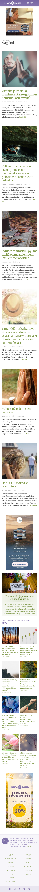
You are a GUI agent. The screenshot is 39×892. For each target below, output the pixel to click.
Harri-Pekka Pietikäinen (12, 102)
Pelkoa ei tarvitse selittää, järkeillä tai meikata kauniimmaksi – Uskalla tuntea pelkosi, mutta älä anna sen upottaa (10, 721)
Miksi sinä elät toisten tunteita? (16, 410)
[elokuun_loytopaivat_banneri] (19, 800)
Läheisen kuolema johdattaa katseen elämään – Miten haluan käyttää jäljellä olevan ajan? (10, 650)
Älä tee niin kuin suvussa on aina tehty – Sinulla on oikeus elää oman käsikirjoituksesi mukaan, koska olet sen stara (28, 759)
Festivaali (28, 859)
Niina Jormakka (6, 692)
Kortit (28, 862)
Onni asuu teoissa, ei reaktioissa (15, 484)
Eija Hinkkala (6, 763)
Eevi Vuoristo (6, 730)
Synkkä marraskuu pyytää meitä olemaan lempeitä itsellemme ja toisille (19, 254)
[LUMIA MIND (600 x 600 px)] (19, 21)
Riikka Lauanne (6, 656)
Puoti (11, 874)
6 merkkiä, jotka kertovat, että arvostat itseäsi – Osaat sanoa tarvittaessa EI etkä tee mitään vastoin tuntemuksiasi (19, 336)
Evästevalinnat (10, 882)
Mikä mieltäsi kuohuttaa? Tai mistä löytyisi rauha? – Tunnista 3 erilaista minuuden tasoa (28, 684)
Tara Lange (6, 262)
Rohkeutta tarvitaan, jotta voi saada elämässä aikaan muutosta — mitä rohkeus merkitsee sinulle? (9, 685)
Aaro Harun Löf (8, 416)
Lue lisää (22, 117)
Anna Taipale (23, 656)
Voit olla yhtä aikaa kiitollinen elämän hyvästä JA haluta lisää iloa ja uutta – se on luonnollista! (28, 650)
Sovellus (28, 870)
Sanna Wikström (8, 347)
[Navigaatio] (35, 3)
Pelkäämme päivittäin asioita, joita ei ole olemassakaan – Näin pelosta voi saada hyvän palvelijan (17, 173)
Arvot (28, 855)
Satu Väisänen (24, 767)
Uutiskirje (10, 866)
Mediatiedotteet (11, 870)
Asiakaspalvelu (10, 859)
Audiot (10, 855)
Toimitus (28, 874)
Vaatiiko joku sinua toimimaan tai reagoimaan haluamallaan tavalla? (19, 94)
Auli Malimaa (24, 690)
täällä (29, 847)
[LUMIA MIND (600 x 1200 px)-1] (19, 542)
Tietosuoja (11, 878)
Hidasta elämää (12, 3)
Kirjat (10, 862)
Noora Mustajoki (9, 490)
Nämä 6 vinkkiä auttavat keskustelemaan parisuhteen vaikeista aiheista (28, 719)
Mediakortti (28, 866)
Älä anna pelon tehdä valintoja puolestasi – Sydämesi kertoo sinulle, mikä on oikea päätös (10, 757)
